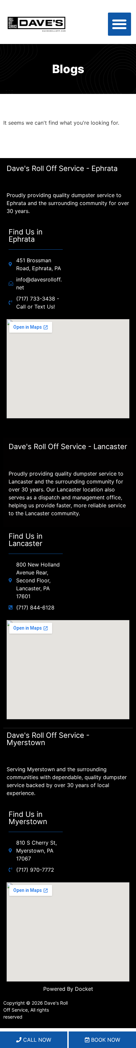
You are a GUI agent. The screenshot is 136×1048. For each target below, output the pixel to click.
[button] (119, 24)
